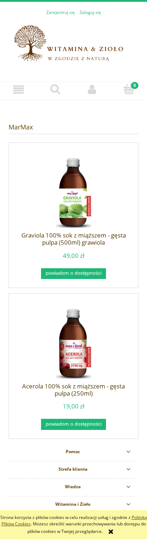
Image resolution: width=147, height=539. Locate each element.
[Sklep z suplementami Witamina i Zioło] (73, 44)
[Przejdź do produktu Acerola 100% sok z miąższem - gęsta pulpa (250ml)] (73, 344)
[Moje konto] (92, 89)
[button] (18, 89)
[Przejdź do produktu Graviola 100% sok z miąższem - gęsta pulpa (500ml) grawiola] (73, 193)
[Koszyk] (128, 89)
